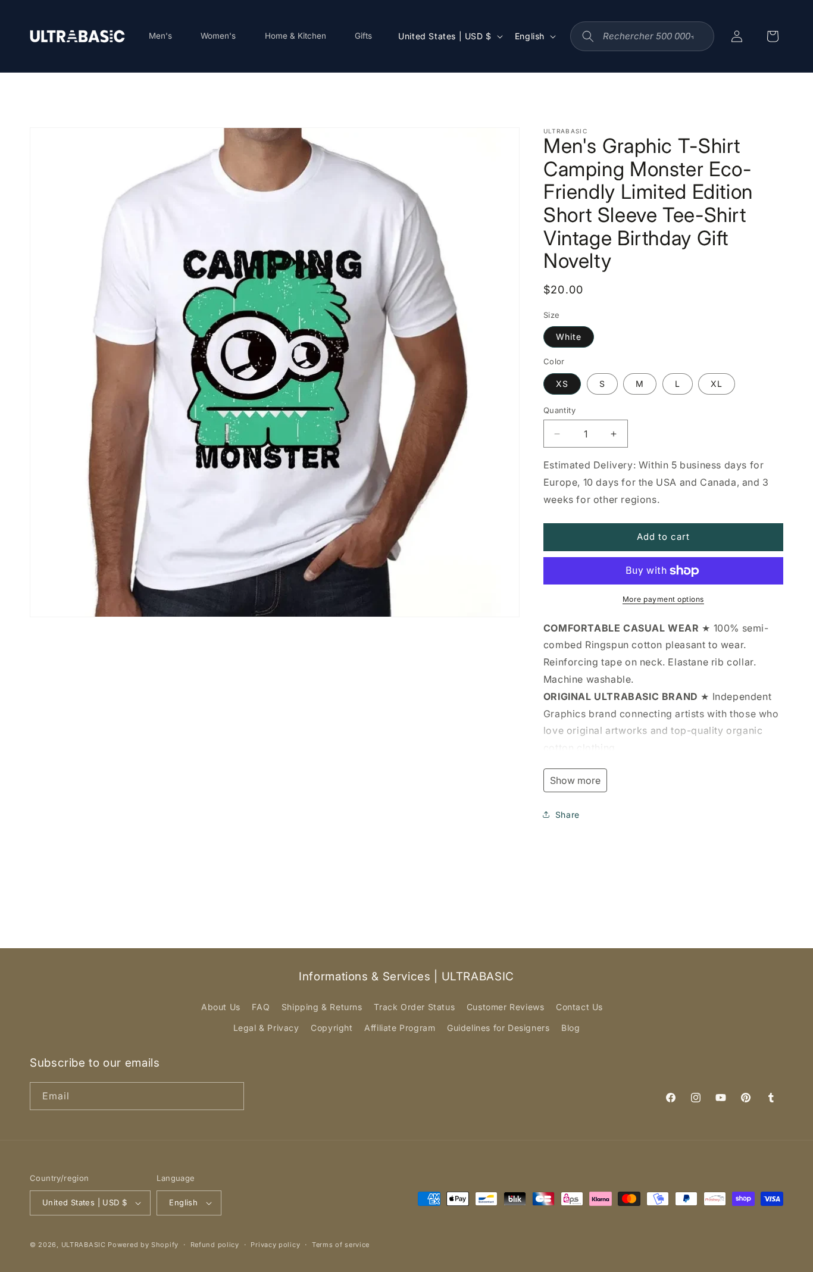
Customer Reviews (506, 1007)
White (568, 337)
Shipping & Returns (322, 1007)
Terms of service (341, 1244)
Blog (570, 1028)
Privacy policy (275, 1244)
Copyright (331, 1028)
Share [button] (567, 815)
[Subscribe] (230, 1096)
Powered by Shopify (143, 1244)
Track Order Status (414, 1007)
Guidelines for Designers (498, 1028)
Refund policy (214, 1244)
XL (717, 384)
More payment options (663, 599)
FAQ (261, 1007)
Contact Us (579, 1007)
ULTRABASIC (83, 1244)
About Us (220, 1007)
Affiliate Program (399, 1028)
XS (562, 384)
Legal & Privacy (266, 1028)
